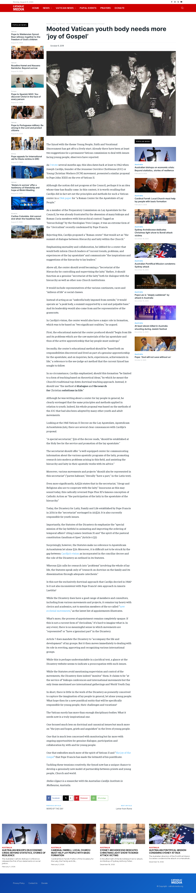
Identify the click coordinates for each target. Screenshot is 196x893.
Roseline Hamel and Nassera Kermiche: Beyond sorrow (25, 66)
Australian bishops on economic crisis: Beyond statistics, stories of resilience (24, 853)
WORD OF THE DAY (54, 808)
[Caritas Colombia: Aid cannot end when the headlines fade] (27, 231)
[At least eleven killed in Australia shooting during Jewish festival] (155, 313)
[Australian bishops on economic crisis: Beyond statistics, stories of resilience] (155, 154)
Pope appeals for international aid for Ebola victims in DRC (26, 157)
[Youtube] (181, 2)
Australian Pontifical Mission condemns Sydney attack (167, 851)
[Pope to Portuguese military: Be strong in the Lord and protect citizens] (27, 143)
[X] (178, 2)
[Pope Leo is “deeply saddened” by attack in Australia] (155, 281)
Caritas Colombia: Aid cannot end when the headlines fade (26, 217)
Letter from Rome (124, 808)
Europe (13, 91)
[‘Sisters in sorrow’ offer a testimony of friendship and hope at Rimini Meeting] (27, 203)
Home (48, 23)
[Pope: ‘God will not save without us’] (155, 344)
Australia (61, 23)
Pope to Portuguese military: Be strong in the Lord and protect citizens (27, 128)
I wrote (54, 164)
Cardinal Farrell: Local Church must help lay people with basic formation (155, 200)
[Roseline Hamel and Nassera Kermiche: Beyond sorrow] (27, 81)
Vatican (14, 31)
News (54, 23)
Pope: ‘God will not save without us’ (153, 357)
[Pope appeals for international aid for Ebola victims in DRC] (27, 172)
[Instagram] (175, 2)
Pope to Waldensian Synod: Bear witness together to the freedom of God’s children (25, 37)
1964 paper (65, 198)
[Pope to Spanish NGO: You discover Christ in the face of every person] (27, 112)
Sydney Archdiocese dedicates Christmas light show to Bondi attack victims (154, 232)
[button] (182, 8)
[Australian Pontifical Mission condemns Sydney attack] (155, 250)
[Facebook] (171, 2)
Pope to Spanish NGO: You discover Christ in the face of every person (26, 97)
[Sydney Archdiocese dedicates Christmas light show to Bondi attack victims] (155, 216)
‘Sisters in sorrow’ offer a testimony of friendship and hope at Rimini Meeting (25, 187)
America (14, 213)
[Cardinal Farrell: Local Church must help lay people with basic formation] (155, 185)
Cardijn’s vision (70, 553)
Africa (13, 154)
